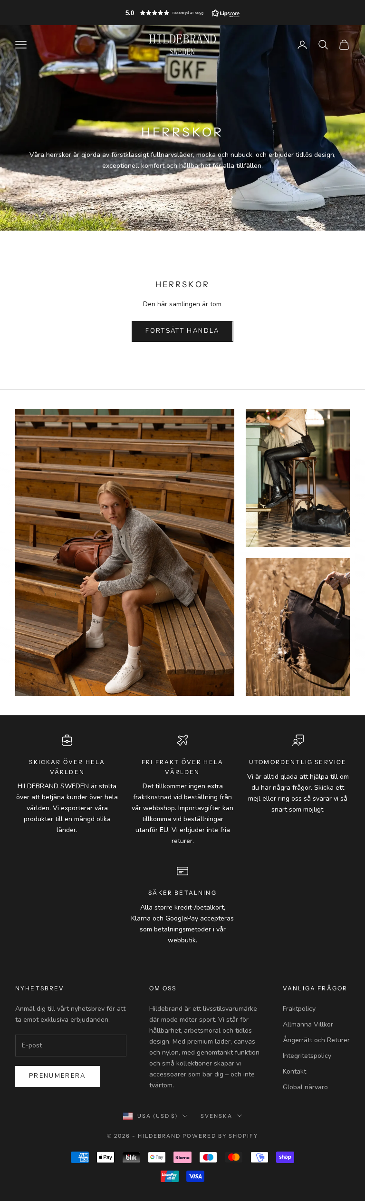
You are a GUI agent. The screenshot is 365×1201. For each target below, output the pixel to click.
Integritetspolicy (307, 1055)
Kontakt (294, 1071)
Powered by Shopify (220, 1136)
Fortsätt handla (182, 331)
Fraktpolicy (299, 1008)
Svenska (216, 1116)
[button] (182, 13)
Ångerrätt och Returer (316, 1040)
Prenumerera (57, 1076)
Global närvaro (305, 1087)
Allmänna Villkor (308, 1024)
